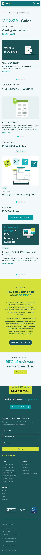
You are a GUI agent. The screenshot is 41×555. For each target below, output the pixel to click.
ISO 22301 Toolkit (7, 482)
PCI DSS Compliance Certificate (10, 535)
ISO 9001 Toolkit (7, 478)
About (4, 490)
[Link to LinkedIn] (11, 455)
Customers (25, 470)
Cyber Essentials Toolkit (9, 475)
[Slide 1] (16, 79)
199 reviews (25, 387)
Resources (12, 13)
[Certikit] (6, 3)
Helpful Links (26, 461)
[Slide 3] (22, 79)
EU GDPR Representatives (9, 541)
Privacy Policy (6, 531)
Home (4, 13)
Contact (5, 499)
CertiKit (4, 487)
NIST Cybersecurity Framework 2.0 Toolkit (9, 471)
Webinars (25, 467)
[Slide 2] (19, 79)
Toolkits (4, 461)
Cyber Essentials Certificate (9, 545)
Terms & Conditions (7, 524)
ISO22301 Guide (24, 13)
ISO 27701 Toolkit (7, 467)
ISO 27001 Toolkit (7, 464)
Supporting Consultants (29, 474)
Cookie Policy (6, 528)
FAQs (3, 496)
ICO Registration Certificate (9, 538)
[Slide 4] (24, 79)
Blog (3, 493)
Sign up (20, 449)
